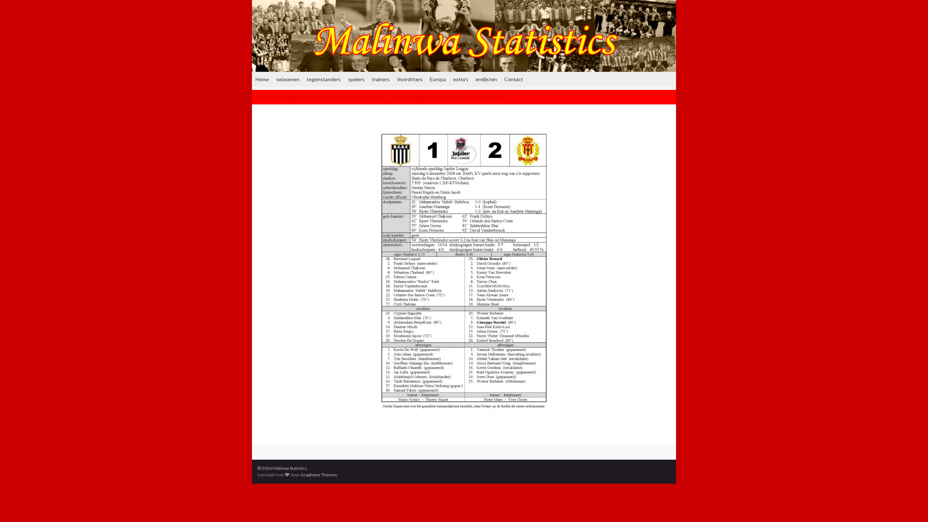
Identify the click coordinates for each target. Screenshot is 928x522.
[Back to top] (912, 506)
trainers (381, 79)
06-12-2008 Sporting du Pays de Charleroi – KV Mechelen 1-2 (449, 97)
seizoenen (287, 79)
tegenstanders (324, 79)
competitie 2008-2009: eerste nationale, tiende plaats (334, 97)
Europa (438, 79)
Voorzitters (410, 79)
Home (262, 79)
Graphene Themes (319, 474)
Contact (513, 79)
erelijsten (486, 79)
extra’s (460, 79)
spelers (356, 79)
